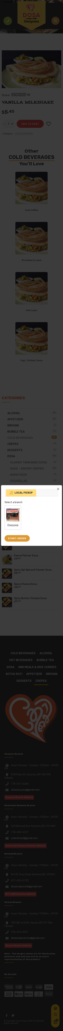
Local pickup (24, 492)
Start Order (17, 538)
